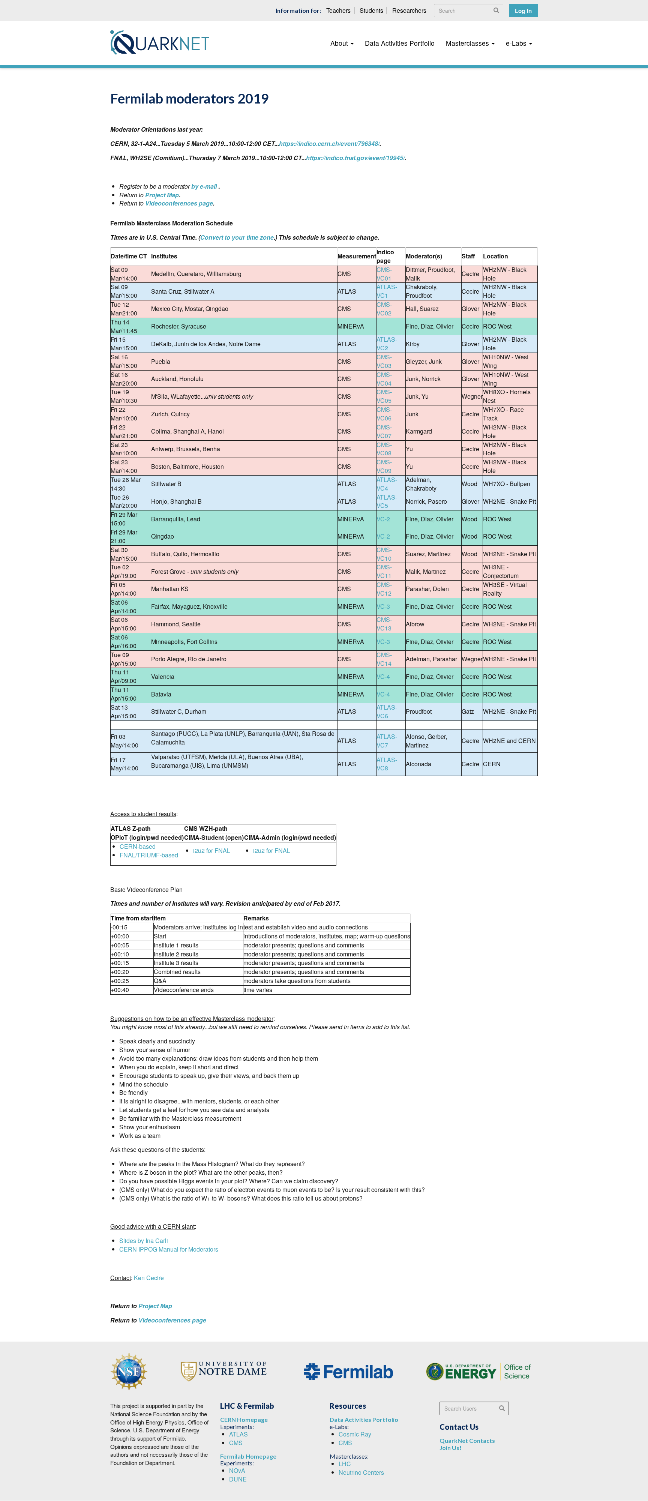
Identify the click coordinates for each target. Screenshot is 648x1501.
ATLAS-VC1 (386, 291)
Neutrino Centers (361, 1472)
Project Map (162, 195)
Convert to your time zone (237, 237)
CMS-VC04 (384, 378)
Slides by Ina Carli (143, 1240)
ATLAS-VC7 (386, 740)
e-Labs (517, 43)
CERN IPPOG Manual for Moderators (168, 1249)
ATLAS (238, 1434)
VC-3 (383, 606)
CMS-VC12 (384, 588)
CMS (236, 1442)
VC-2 (383, 519)
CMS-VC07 (384, 431)
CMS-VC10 (384, 554)
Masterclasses (468, 43)
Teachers (338, 10)
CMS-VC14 (384, 659)
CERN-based (138, 846)
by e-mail (204, 186)
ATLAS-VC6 (386, 711)
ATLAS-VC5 (386, 501)
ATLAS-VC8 (386, 764)
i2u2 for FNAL (211, 850)
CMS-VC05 (384, 396)
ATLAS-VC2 (386, 343)
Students (371, 10)
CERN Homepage (244, 1419)
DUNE (238, 1479)
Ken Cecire (149, 1277)
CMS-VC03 (384, 361)
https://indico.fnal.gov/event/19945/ (355, 157)
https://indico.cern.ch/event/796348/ (329, 143)
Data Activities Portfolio (400, 43)
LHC (345, 1463)
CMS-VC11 (384, 571)
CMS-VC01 (384, 273)
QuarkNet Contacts (467, 1440)
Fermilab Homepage (248, 1456)
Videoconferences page (179, 203)
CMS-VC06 (384, 413)
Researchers (409, 10)
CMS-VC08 (384, 449)
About (340, 43)
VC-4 (383, 676)
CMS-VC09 (384, 466)
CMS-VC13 (384, 623)
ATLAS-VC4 (386, 483)
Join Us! (451, 1447)
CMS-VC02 (384, 308)
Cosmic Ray (355, 1434)
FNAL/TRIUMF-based (149, 855)
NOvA (237, 1470)
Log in (523, 11)
